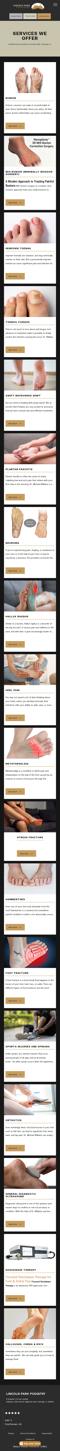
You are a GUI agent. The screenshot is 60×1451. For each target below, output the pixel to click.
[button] (55, 5)
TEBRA (43, 1446)
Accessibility (47, 1433)
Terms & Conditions (28, 1433)
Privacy (11, 1433)
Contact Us (30, 1439)
